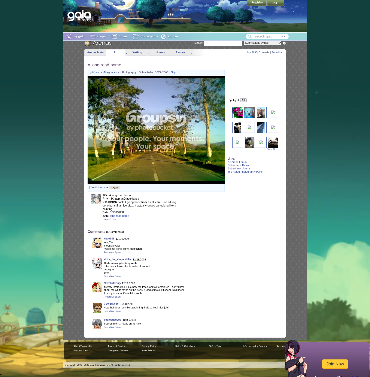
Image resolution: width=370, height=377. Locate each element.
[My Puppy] (249, 112)
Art (116, 52)
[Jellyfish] (273, 112)
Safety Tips (215, 346)
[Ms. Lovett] (237, 127)
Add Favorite (100, 187)
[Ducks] (276, 142)
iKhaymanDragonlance (106, 72)
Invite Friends (149, 350)
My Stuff (252, 52)
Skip (173, 72)
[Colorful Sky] (261, 142)
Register (257, 3)
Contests (264, 52)
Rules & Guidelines (185, 346)
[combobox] (267, 36)
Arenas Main (95, 52)
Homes (160, 52)
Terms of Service (116, 346)
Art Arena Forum (237, 162)
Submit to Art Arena (239, 168)
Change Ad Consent (118, 350)
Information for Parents (255, 346)
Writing (137, 52)
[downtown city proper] (249, 127)
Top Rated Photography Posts (245, 171)
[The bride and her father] (273, 127)
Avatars (180, 52)
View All (271, 149)
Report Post (110, 219)
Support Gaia (81, 350)
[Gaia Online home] (80, 15)
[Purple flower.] (239, 112)
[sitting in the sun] (261, 112)
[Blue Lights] (261, 127)
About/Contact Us (83, 346)
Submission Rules (238, 165)
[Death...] (249, 142)
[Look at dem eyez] (237, 142)
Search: (198, 43)
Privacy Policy (149, 346)
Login (275, 3)
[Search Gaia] (250, 36)
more (126, 52)
